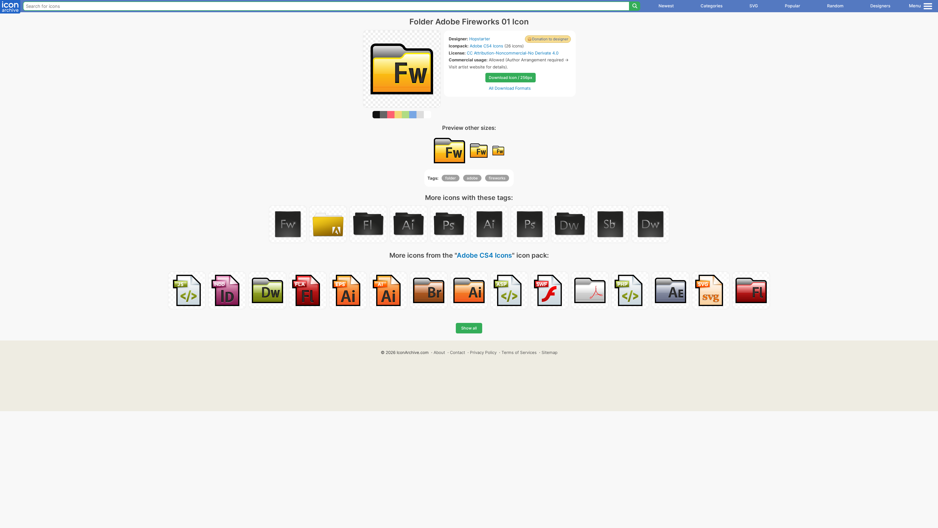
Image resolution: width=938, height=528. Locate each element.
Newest (666, 5)
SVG (753, 5)
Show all (469, 328)
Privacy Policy (483, 352)
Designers (880, 5)
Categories (712, 5)
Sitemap (549, 352)
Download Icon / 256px (510, 77)
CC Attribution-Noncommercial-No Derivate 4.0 (512, 53)
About (439, 352)
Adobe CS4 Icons (486, 46)
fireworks (497, 178)
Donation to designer (550, 39)
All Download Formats (510, 88)
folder (450, 178)
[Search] (634, 6)
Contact (457, 352)
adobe (472, 178)
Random (835, 5)
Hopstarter (479, 38)
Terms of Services (519, 352)
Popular (792, 5)
